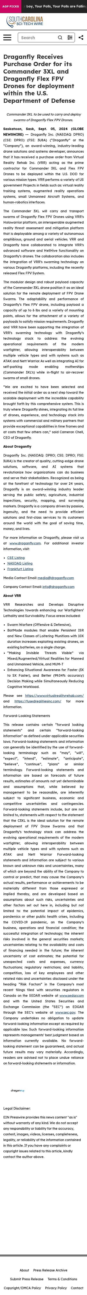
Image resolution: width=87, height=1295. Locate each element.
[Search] (60, 37)
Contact (77, 1288)
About (24, 1270)
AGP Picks (10, 6)
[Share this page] (81, 37)
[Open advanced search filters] (70, 37)
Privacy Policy (56, 1288)
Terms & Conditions (62, 1279)
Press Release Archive (50, 1270)
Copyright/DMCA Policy (22, 1288)
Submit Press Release (27, 1279)
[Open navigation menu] (7, 37)
